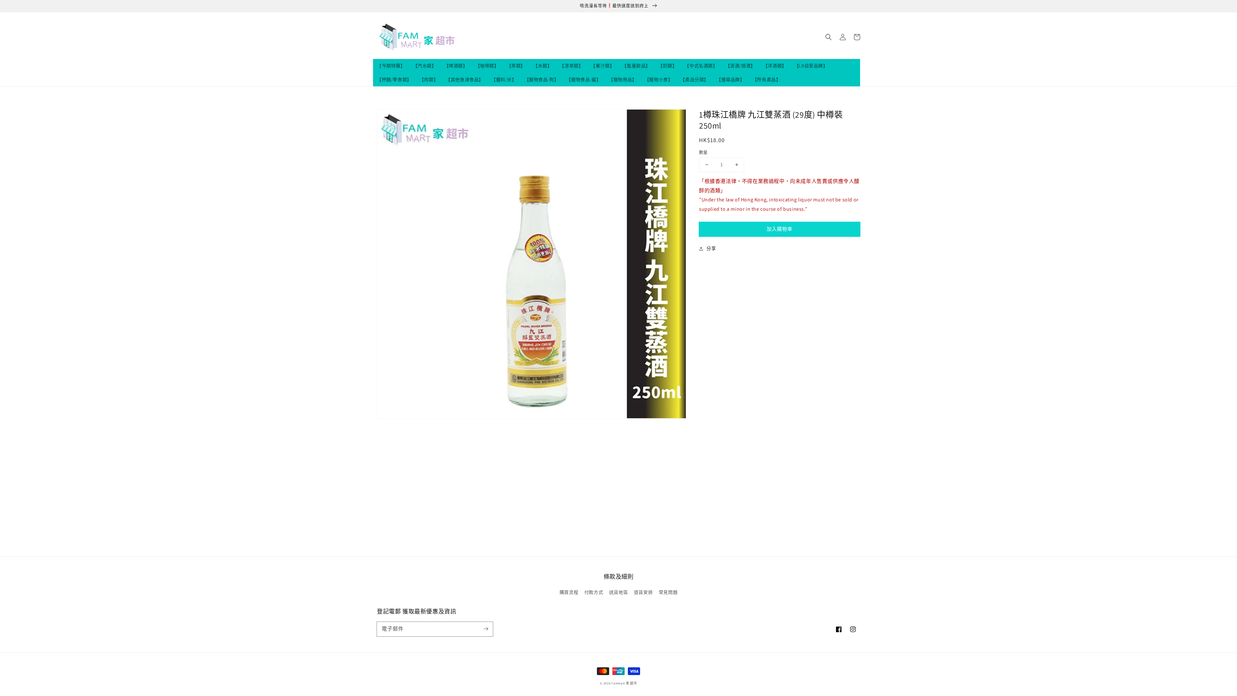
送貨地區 (618, 592)
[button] (828, 37)
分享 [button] (711, 248)
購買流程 (569, 592)
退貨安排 (643, 592)
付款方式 (593, 592)
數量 (703, 152)
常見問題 (668, 592)
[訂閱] (486, 629)
